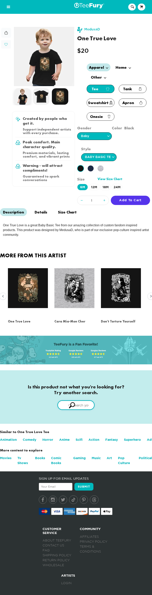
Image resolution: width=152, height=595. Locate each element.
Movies (5, 458)
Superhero (132, 440)
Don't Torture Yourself (118, 321)
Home (122, 67)
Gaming (79, 458)
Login (66, 583)
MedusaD (92, 29)
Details (41, 212)
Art (109, 458)
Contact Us (53, 545)
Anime (64, 440)
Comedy (29, 440)
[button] (6, 44)
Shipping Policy (57, 555)
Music (96, 458)
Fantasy (111, 440)
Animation (8, 440)
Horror (47, 440)
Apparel (97, 67)
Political (145, 458)
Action (93, 440)
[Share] (6, 37)
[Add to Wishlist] (6, 44)
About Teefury (57, 540)
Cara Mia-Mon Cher (69, 321)
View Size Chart (110, 179)
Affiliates (89, 536)
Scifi (79, 440)
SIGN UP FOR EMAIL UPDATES (64, 478)
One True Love (19, 321)
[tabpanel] (44, 56)
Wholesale (53, 565)
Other (97, 77)
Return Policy (56, 560)
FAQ (46, 550)
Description (13, 212)
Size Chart (67, 212)
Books (40, 458)
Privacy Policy (93, 541)
